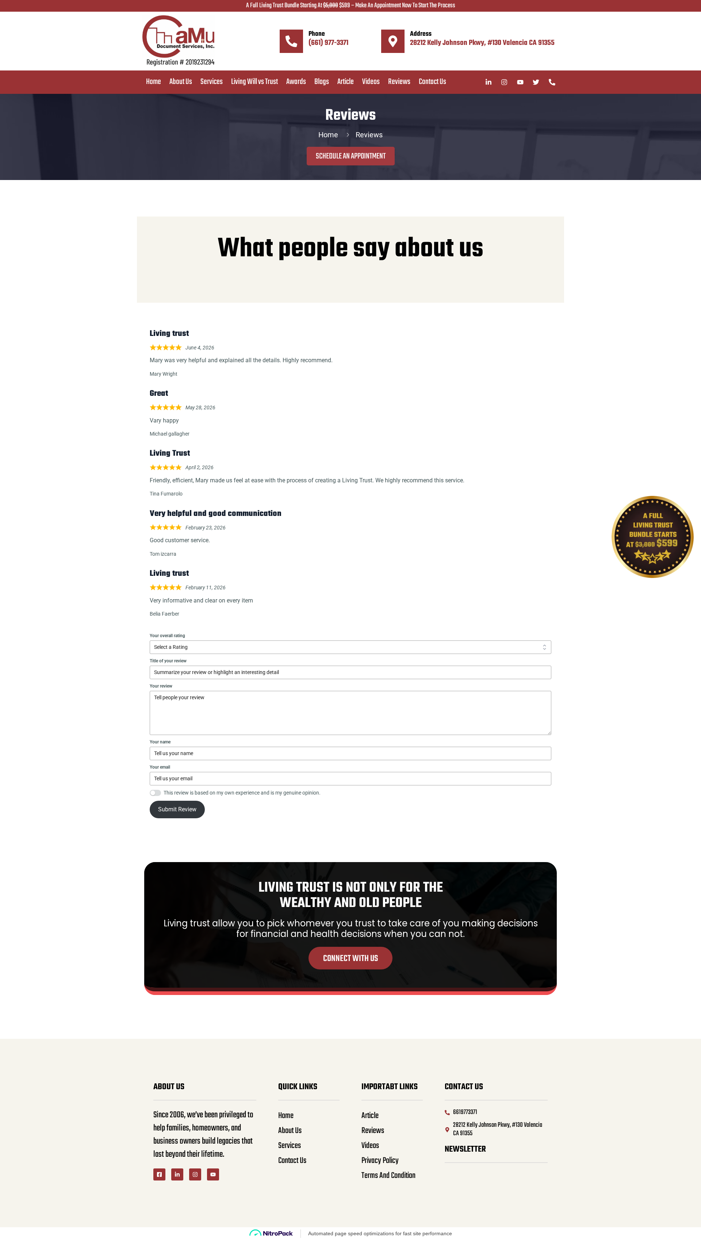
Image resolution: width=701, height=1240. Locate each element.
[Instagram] (195, 1174)
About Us (180, 82)
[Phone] (291, 41)
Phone (317, 34)
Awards (296, 82)
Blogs (321, 82)
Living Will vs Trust (254, 82)
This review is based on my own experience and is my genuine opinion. (242, 793)
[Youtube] (213, 1174)
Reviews (399, 82)
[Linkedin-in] (177, 1174)
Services (211, 82)
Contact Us (432, 82)
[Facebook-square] (159, 1174)
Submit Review (177, 809)
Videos (371, 82)
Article (345, 82)
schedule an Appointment (351, 156)
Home (153, 82)
